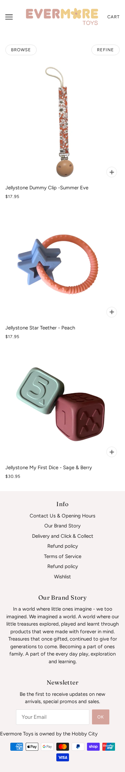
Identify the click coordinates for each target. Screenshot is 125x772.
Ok (100, 716)
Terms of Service (62, 556)
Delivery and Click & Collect (62, 536)
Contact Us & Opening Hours (62, 516)
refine (105, 49)
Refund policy (62, 546)
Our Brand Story (62, 526)
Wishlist (62, 577)
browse (21, 49)
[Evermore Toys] (62, 17)
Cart (113, 16)
